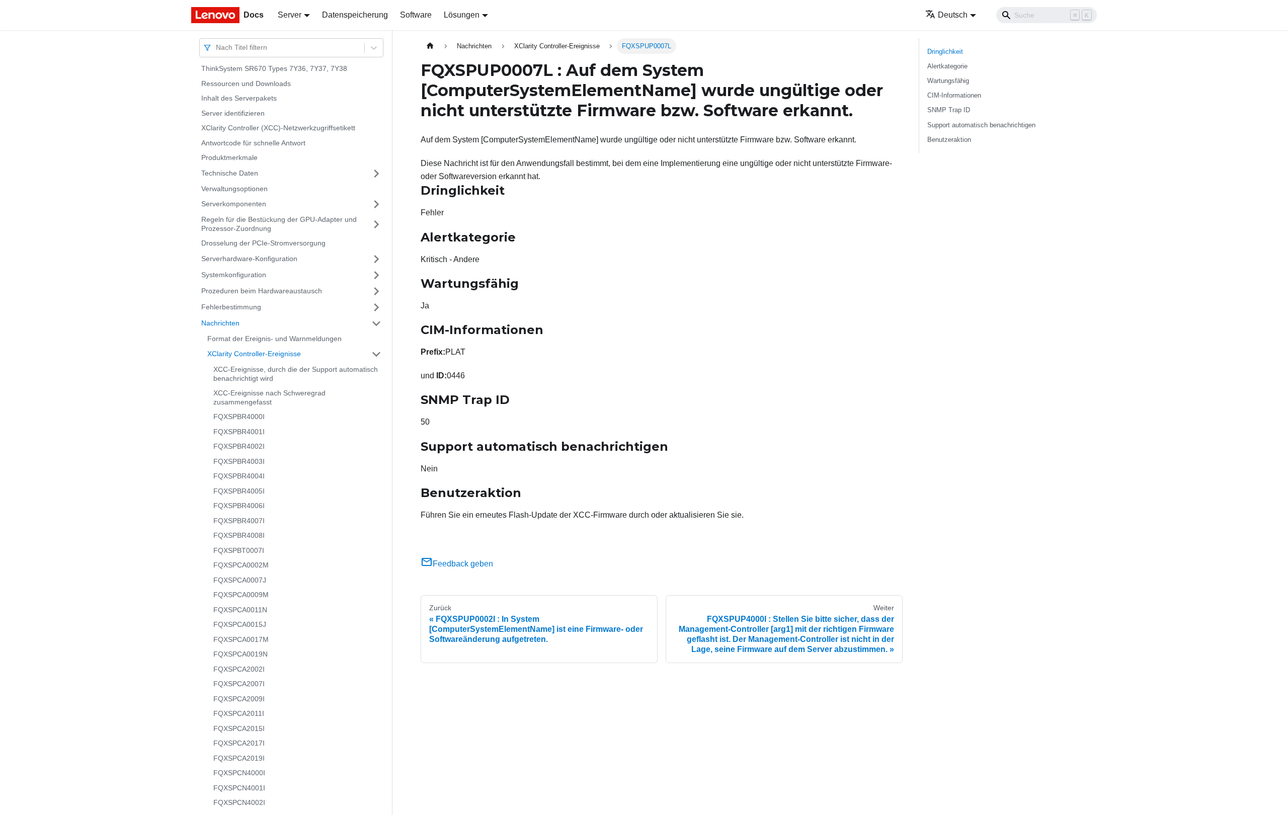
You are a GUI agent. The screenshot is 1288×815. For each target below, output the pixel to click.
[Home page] (430, 46)
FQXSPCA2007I (239, 684)
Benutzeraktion (949, 139)
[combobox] (217, 47)
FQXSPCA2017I (239, 743)
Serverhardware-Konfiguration (249, 259)
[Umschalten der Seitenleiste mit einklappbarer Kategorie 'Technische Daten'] (376, 174)
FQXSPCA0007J (239, 580)
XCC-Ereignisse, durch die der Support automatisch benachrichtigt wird (295, 373)
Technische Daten (229, 173)
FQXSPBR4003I (239, 461)
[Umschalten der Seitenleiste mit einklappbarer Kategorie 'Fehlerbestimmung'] (376, 307)
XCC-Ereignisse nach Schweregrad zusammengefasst (269, 397)
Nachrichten (220, 323)
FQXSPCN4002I (239, 802)
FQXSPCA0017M (241, 639)
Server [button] (289, 15)
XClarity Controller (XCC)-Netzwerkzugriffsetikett (278, 128)
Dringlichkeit (945, 51)
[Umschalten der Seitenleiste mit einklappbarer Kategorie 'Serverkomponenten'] (376, 204)
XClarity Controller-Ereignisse (254, 354)
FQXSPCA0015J (239, 624)
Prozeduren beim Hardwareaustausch (261, 291)
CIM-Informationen (954, 95)
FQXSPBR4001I (239, 432)
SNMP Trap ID (948, 110)
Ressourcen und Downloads (246, 83)
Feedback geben (463, 563)
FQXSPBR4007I (239, 521)
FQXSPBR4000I (239, 417)
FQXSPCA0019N (240, 654)
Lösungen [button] (461, 15)
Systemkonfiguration (233, 275)
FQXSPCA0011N (240, 610)
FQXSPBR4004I (239, 476)
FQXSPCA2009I (239, 699)
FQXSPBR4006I (239, 506)
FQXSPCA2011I (238, 713)
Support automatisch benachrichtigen (981, 125)
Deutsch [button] (953, 15)
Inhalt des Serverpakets (239, 98)
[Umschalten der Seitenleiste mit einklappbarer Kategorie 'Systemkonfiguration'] (376, 275)
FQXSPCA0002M (241, 565)
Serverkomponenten (233, 204)
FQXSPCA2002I (239, 669)
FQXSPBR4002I (239, 446)
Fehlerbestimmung (231, 307)
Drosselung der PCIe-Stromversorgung (263, 243)
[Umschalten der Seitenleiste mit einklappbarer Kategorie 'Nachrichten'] (376, 323)
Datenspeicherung (355, 15)
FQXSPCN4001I (239, 788)
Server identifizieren (233, 113)
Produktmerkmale (229, 157)
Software (416, 15)
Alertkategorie (947, 66)
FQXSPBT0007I (238, 550)
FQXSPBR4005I (239, 491)
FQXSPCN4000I (239, 773)
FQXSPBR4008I (239, 535)
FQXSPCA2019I (239, 758)
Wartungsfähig (948, 81)
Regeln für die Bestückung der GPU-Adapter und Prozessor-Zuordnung (279, 223)
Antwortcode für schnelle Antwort (253, 143)
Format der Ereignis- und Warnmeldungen (274, 339)
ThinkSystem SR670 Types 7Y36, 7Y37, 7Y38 (274, 68)
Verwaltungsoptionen (234, 189)
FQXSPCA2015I (239, 728)
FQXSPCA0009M (241, 595)
